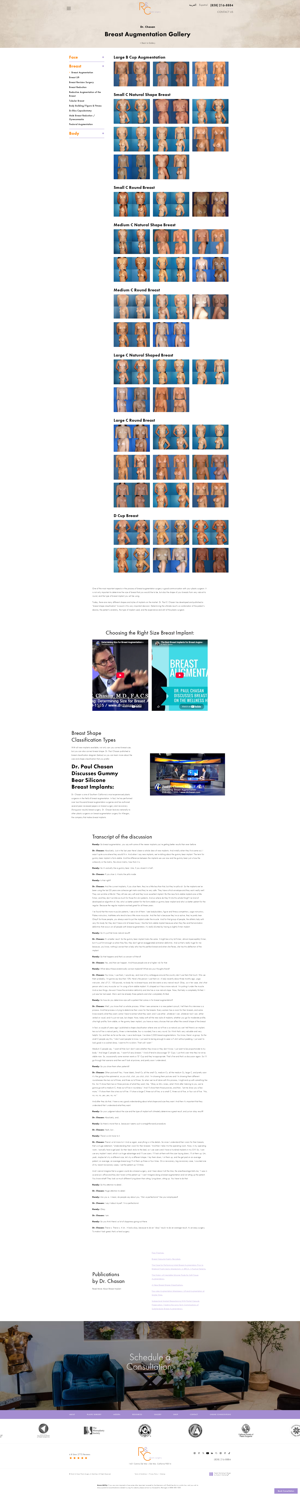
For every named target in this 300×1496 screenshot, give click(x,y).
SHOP (175, 1414)
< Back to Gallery (147, 43)
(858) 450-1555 (175, 1488)
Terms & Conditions (141, 1474)
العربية (192, 5)
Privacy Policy (153, 1474)
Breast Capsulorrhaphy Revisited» (166, 1259)
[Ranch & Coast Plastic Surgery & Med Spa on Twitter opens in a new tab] (203, 1453)
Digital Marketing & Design (222, 1474)
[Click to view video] (195, 774)
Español (203, 5)
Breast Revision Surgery (81, 82)
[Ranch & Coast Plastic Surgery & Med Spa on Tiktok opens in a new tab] (229, 1453)
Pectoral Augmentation (81, 124)
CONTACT (194, 1414)
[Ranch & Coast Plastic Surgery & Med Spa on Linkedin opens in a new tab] (212, 1453)
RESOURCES (137, 1414)
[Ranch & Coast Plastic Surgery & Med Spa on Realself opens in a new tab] (216, 1453)
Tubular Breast (76, 100)
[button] (69, 8)
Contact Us (225, 12)
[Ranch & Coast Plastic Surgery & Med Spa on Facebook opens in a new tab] (199, 1453)
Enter (150, 1376)
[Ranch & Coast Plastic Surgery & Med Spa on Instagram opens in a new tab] (194, 1453)
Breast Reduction (78, 87)
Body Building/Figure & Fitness (85, 105)
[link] (221, 6)
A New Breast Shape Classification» (167, 1285)
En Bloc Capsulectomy (80, 110)
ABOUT (72, 1414)
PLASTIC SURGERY (94, 1414)
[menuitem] (194, 1453)
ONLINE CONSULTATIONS (220, 1414)
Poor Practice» (158, 1252)
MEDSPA (116, 1414)
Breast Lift (74, 77)
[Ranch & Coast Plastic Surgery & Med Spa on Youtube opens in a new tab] (207, 1453)
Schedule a (150, 1361)
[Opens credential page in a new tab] (136, 1431)
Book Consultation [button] (286, 1491)
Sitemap (162, 1474)
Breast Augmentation (82, 72)
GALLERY (157, 1414)
